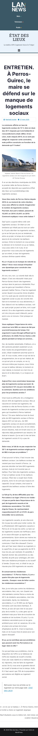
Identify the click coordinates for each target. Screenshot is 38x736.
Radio (19, 27)
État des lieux (14, 730)
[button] (19, 50)
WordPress (18, 732)
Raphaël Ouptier (11, 119)
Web (19, 16)
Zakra (30, 730)
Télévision (19, 22)
